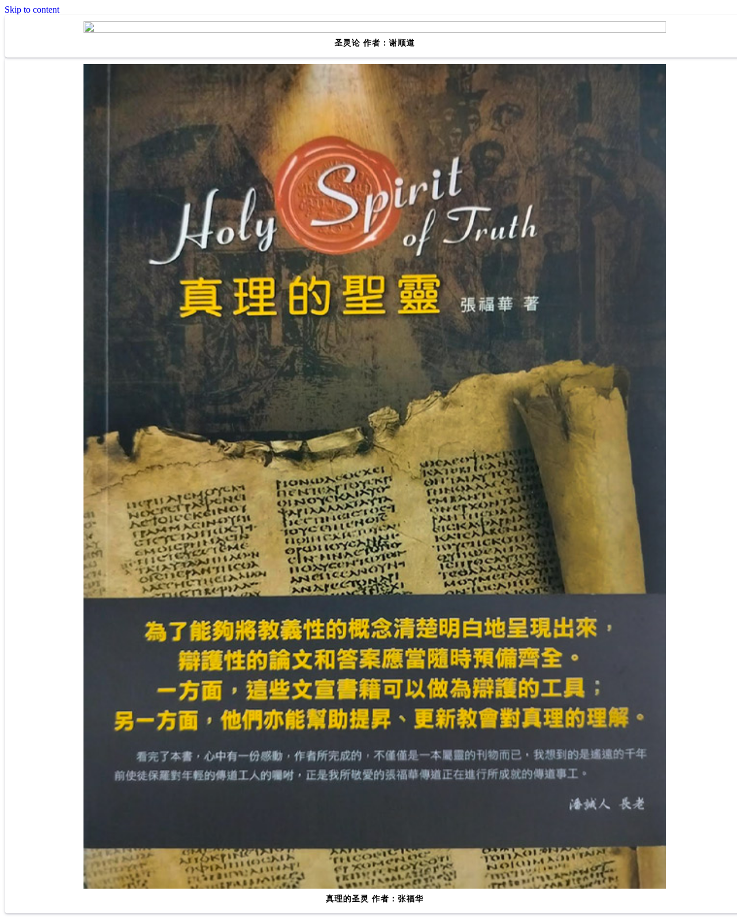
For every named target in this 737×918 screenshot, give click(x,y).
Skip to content (32, 9)
